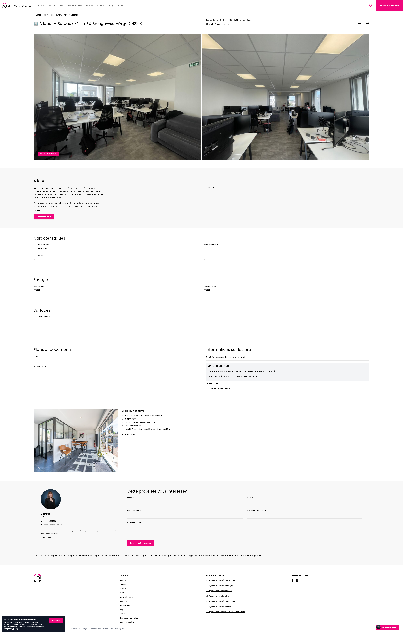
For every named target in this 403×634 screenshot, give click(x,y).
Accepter (56, 620)
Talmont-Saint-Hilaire (235, 612)
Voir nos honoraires (219, 388)
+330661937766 (49, 521)
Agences (123, 601)
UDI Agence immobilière (216, 612)
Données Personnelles (129, 618)
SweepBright (83, 629)
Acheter (123, 580)
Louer (38, 15)
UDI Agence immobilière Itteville (219, 596)
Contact (123, 614)
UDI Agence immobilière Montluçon (220, 601)
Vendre (123, 584)
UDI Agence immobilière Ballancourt (221, 580)
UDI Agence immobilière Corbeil (219, 591)
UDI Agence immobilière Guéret (219, 606)
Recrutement (125, 605)
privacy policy (12, 629)
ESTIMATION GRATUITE (389, 5)
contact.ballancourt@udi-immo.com (140, 422)
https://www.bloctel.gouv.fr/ (247, 555)
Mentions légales (127, 622)
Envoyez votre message (140, 543)
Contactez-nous (44, 217)
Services (123, 588)
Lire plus (37, 210)
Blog (121, 609)
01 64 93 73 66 (130, 419)
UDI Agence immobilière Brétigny (219, 585)
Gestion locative (126, 597)
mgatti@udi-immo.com (53, 524)
